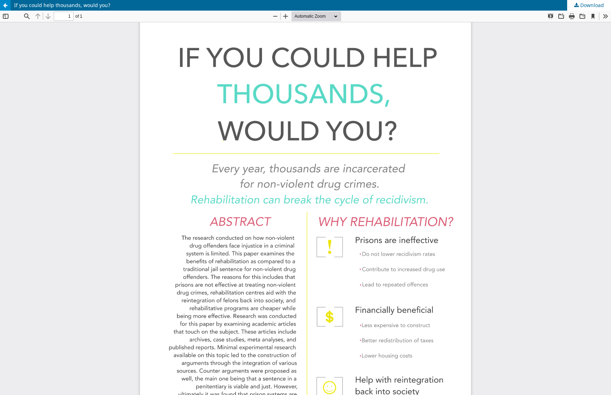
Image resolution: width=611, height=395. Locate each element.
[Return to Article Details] (5, 5)
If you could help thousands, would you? (62, 5)
